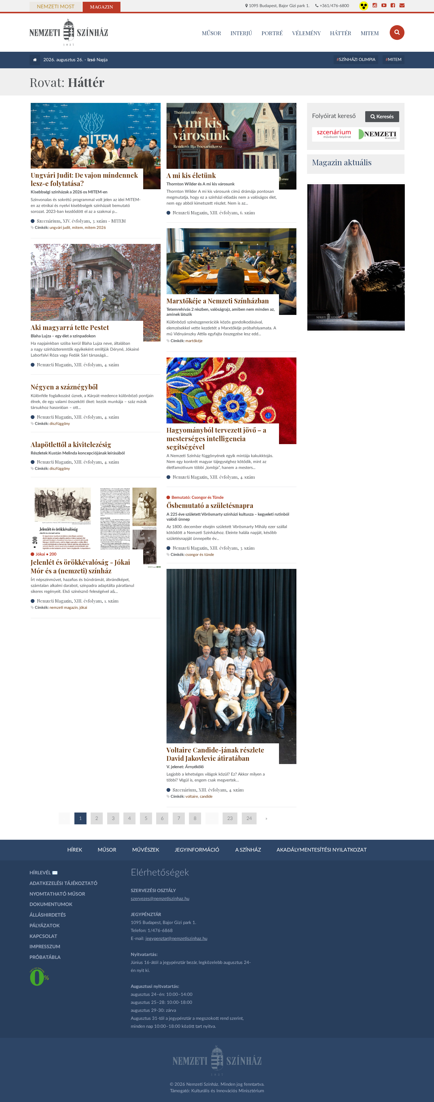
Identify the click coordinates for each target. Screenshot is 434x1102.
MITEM (370, 33)
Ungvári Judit (60, 227)
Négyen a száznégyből (64, 386)
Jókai (83, 607)
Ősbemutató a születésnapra (210, 505)
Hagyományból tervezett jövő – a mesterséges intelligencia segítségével (216, 438)
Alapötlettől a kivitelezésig (71, 444)
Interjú (241, 33)
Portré (272, 33)
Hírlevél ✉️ (44, 872)
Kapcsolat (43, 936)
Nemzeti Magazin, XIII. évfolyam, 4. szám (78, 365)
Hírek (74, 850)
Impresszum (45, 946)
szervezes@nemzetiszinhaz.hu (160, 899)
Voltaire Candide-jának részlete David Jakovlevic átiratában (215, 754)
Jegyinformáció (197, 850)
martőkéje (194, 341)
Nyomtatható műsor (57, 894)
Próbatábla (45, 957)
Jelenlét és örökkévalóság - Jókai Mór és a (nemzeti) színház (80, 566)
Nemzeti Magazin (64, 607)
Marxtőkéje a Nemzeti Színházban (218, 300)
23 (230, 818)
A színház (248, 850)
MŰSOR (211, 33)
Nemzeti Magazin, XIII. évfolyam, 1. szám (77, 601)
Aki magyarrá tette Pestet (70, 327)
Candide (206, 796)
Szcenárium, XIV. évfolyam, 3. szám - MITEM (81, 221)
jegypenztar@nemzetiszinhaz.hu (176, 938)
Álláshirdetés (48, 915)
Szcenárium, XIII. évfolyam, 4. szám (208, 790)
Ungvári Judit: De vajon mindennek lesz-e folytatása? (84, 179)
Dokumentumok (51, 904)
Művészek (145, 850)
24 (249, 818)
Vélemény (306, 33)
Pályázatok (45, 925)
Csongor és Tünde (199, 554)
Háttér (340, 33)
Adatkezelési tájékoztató (63, 883)
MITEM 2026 (95, 227)
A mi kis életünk (191, 175)
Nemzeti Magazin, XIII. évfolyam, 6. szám (214, 213)
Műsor (107, 850)
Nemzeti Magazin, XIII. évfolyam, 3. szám (213, 548)
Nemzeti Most (55, 6)
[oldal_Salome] (356, 257)
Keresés (384, 116)
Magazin (101, 7)
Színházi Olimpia (357, 60)
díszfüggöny (60, 423)
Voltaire (191, 796)
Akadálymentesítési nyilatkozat (322, 850)
